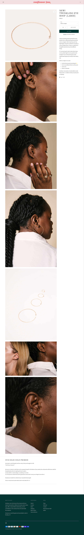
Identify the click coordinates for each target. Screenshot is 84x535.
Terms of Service (34, 512)
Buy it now (69, 31)
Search (32, 503)
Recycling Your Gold (47, 508)
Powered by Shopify (18, 529)
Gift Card (45, 505)
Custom (44, 506)
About (32, 506)
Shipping (64, 34)
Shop (44, 503)
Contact (32, 505)
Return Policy (33, 510)
